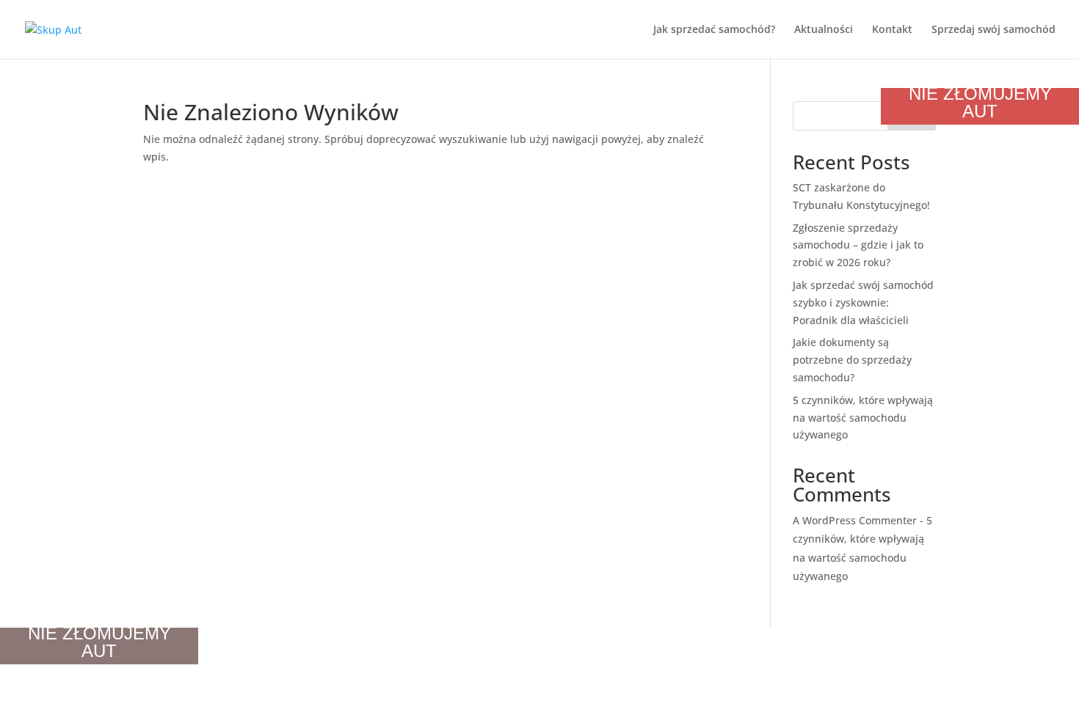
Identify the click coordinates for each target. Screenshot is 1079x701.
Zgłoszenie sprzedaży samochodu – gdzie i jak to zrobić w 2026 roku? (858, 245)
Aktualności (823, 30)
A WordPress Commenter (855, 520)
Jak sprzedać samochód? (714, 30)
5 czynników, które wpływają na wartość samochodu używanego (863, 417)
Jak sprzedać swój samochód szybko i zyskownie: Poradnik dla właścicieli (863, 302)
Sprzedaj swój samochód (993, 30)
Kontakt (892, 30)
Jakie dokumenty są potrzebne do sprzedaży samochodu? (852, 359)
